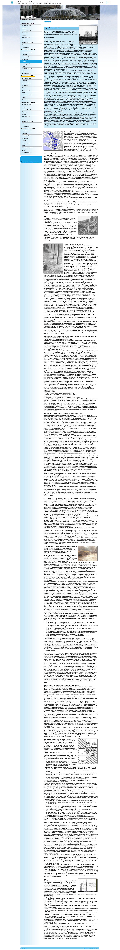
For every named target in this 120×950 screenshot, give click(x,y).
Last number (68, 19)
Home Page (45, 19)
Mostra (101, 2)
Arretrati (87, 19)
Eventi (75, 19)
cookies (96, 948)
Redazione (24, 948)
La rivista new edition (56, 19)
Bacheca (80, 19)
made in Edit (88, 948)
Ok (108, 2)
